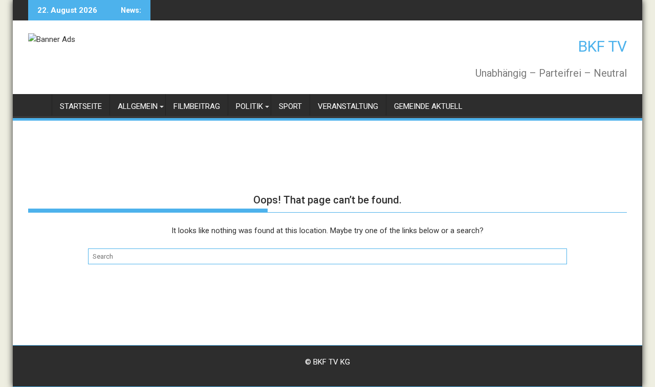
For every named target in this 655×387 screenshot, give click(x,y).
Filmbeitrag (196, 106)
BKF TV (602, 46)
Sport (290, 106)
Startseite (81, 106)
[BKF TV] (38, 105)
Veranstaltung (348, 106)
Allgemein (138, 106)
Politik (249, 106)
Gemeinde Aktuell (428, 106)
